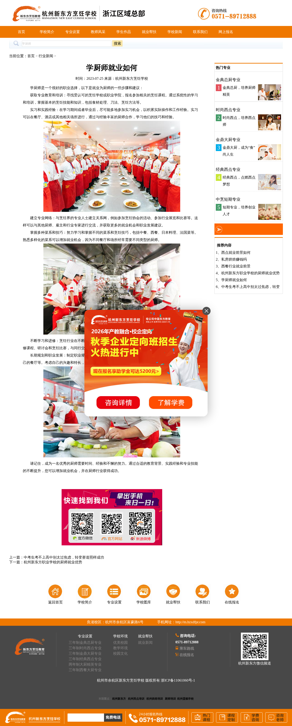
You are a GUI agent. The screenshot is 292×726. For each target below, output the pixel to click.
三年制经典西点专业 (85, 659)
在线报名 (187, 655)
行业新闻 (46, 56)
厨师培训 (170, 698)
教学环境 (120, 648)
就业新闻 (145, 642)
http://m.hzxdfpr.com (190, 622)
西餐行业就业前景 (235, 266)
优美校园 (120, 642)
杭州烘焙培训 (154, 698)
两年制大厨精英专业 (85, 664)
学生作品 (123, 32)
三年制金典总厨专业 (85, 642)
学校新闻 (174, 32)
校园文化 (120, 653)
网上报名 (226, 32)
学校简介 (47, 32)
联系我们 (200, 32)
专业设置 (72, 32)
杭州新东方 (119, 698)
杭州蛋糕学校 (185, 698)
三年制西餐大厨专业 (85, 670)
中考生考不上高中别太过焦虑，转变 (250, 287)
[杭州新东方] (29, 654)
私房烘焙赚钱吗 (234, 259)
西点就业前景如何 (235, 252)
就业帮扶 (149, 32)
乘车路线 (187, 648)
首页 (21, 32)
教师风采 (98, 32)
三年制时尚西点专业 (85, 648)
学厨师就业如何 (234, 280)
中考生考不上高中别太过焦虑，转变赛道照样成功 (64, 557)
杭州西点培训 (136, 698)
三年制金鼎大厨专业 (85, 653)
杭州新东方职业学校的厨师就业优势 (53, 562)
